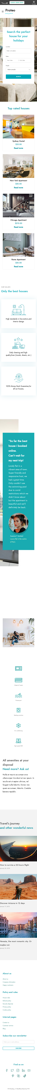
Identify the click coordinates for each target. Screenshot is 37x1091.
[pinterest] (12, 1076)
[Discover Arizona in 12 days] (18, 887)
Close (34, 4)
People (7, 65)
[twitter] (12, 1070)
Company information (9, 982)
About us (5, 979)
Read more (18, 148)
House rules (6, 998)
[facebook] (6, 1070)
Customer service (8, 1026)
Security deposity (8, 1004)
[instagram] (17, 1070)
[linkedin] (23, 1070)
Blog (4, 1029)
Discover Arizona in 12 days (12, 903)
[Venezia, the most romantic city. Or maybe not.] (18, 925)
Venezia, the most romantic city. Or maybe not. (16, 943)
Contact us (6, 1022)
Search (18, 76)
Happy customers (8, 985)
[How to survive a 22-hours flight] (18, 849)
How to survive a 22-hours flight (14, 864)
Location (8, 47)
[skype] (18, 1076)
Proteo (10, 10)
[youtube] (29, 1070)
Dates (7, 56)
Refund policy (7, 1001)
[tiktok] (25, 1076)
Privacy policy (7, 1007)
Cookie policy (7, 1010)
